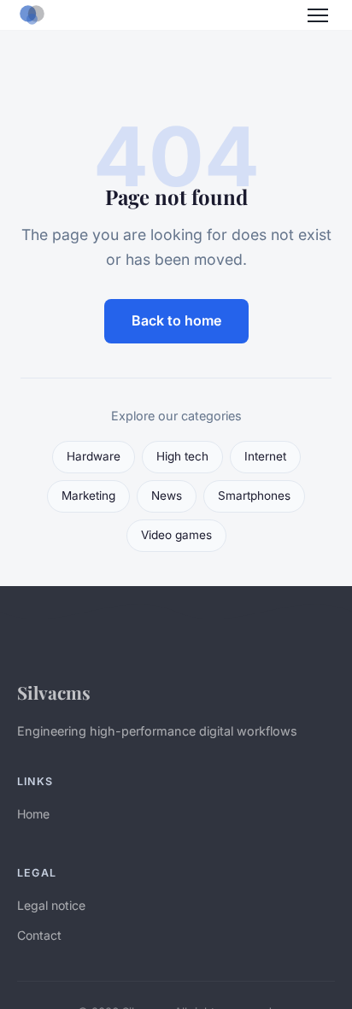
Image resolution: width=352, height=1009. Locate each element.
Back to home (176, 320)
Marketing (88, 495)
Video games (176, 535)
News (166, 495)
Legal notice (51, 905)
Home (33, 814)
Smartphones (254, 495)
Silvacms (54, 692)
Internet (265, 456)
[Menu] (318, 15)
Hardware (93, 456)
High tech (182, 456)
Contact (39, 935)
